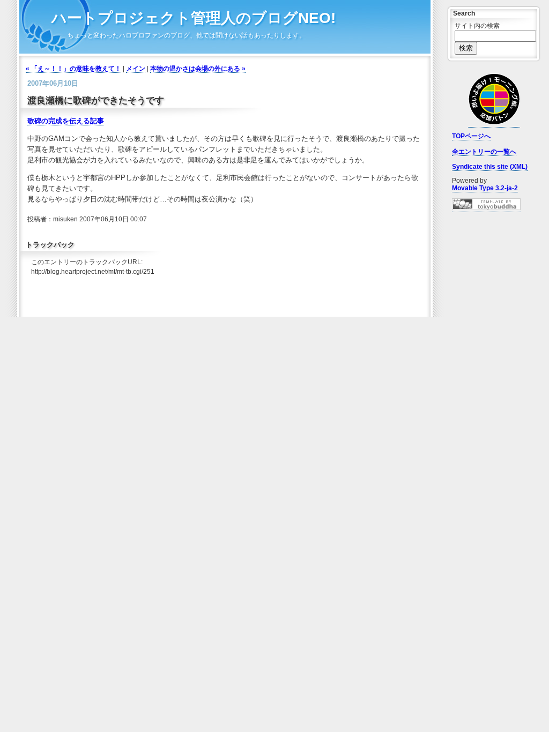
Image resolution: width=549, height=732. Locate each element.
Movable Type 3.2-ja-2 (485, 188)
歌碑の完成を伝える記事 (65, 121)
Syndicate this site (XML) (490, 166)
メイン (135, 68)
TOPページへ (471, 136)
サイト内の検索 (477, 25)
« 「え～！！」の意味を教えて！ (73, 68)
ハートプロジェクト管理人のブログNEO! (193, 18)
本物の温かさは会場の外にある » (198, 68)
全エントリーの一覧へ (484, 151)
